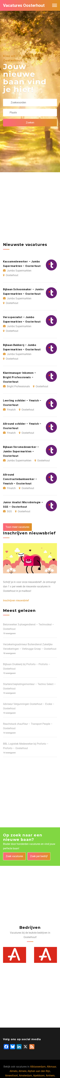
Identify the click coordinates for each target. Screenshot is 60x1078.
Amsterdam (25, 1075)
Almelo (13, 1071)
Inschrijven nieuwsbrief (16, 600)
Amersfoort (11, 1075)
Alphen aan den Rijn (39, 1071)
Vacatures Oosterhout (24, 5)
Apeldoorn (39, 1075)
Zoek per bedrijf (39, 856)
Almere (22, 1071)
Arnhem (50, 1075)
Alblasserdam (38, 1066)
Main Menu (54, 5)
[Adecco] (14, 954)
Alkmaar (51, 1066)
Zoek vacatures (14, 856)
